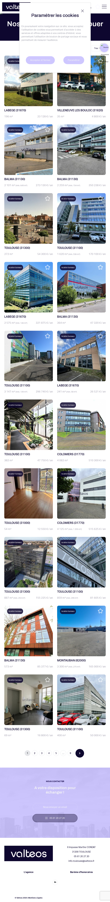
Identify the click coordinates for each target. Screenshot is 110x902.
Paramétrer (74, 60)
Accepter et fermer (40, 60)
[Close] (82, 11)
